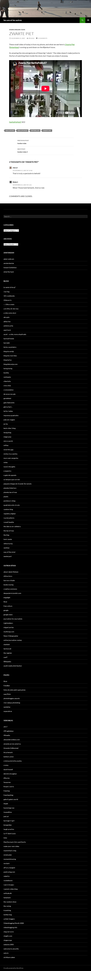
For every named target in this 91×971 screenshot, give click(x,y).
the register (8, 653)
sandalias (7, 707)
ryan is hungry (9, 885)
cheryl (15, 168)
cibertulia (7, 381)
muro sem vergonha (11, 458)
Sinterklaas (14, 47)
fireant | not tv (9, 787)
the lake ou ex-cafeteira (12, 526)
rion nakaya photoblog (12, 703)
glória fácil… (8, 407)
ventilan (6, 548)
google (6, 610)
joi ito (6, 424)
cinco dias (7, 386)
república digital (10, 514)
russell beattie (9, 522)
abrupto (6, 317)
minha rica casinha (10, 454)
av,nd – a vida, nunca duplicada (15, 334)
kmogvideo (8, 825)
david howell (8, 769)
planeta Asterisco (10, 488)
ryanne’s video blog (11, 889)
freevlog (7, 791)
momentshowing (10, 859)
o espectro (7, 471)
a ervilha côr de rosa (11, 309)
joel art (6, 816)
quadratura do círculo (12, 505)
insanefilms (8, 812)
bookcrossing (8, 585)
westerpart (8, 556)
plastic (6, 497)
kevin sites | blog (10, 428)
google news (8, 615)
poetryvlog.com (9, 872)
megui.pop (7, 437)
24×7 (5, 727)
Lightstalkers (8, 623)
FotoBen (7, 686)
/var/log (6, 292)
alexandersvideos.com (12, 740)
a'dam (11, 29)
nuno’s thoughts (9, 467)
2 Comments (42, 38)
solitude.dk (8, 893)
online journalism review (13, 640)
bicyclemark (8, 752)
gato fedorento (9, 403)
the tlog (6, 535)
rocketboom (8, 880)
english (17, 29)
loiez (5, 838)
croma (6, 765)
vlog (23, 29)
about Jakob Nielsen (11, 572)
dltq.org (6, 778)
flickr (5, 602)
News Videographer (11, 636)
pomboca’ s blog (9, 501)
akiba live (7, 321)
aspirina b (7, 330)
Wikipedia (7, 661)
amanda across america (12, 744)
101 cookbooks (9, 296)
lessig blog (7, 432)
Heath (6, 804)
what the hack (9, 272)
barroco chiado (9, 580)
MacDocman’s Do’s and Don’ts (15, 842)
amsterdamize (9, 263)
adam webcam (9, 259)
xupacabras (8, 711)
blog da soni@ (9, 351)
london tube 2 (22, 150)
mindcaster (8, 855)
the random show (10, 902)
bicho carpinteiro (10, 347)
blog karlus (8, 360)
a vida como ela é (10, 313)
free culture (8, 606)
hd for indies (8, 411)
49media (7, 735)
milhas (6, 445)
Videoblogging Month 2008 (14, 923)
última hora (8, 576)
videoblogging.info (10, 927)
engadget (7, 597)
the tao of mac (9, 531)
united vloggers (9, 919)
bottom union (9, 757)
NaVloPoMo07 (15, 122)
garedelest (7, 398)
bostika (6, 373)
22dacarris (7, 300)
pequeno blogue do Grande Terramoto (18, 484)
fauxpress (7, 782)
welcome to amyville (11, 949)
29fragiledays (9, 731)
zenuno (31, 38)
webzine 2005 (9, 944)
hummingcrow (9, 808)
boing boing (8, 368)
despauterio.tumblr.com (12, 593)
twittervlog (8, 915)
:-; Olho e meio (9, 304)
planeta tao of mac (10, 492)
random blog (8, 509)
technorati (7, 649)
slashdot (7, 644)
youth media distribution (13, 666)
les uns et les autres (13, 20)
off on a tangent (9, 868)
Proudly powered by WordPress (13, 968)
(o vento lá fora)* (10, 287)
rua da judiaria (9, 518)
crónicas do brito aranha (13, 761)
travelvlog (7, 910)
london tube (23, 142)
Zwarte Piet (70, 44)
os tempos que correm (12, 479)
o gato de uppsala (10, 475)
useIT (5, 657)
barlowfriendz (9, 339)
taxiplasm (7, 898)
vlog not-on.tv (9, 932)
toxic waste (8, 539)
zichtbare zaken (9, 957)
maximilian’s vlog (10, 851)
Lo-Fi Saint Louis (10, 833)
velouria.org (8, 543)
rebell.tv (7, 876)
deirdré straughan (10, 774)
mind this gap (8, 450)
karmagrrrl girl (9, 821)
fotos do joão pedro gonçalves (14, 690)
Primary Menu (88, 20)
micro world (8, 441)
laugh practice (9, 829)
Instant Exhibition (10, 268)
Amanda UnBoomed (11, 748)
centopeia (7, 377)
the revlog (7, 906)
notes (6, 462)
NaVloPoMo (10, 130)
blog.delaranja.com (11, 364)
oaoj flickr (7, 694)
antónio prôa (8, 326)
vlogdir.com (8, 936)
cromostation (9, 390)
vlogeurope (8, 940)
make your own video (11, 846)
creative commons (10, 589)
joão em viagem (9, 420)
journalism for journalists (13, 619)
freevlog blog (8, 795)
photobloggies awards (12, 698)
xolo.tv (6, 953)
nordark (6, 863)
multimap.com (9, 632)
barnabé (7, 343)
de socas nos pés (10, 394)
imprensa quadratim (11, 415)
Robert (15, 182)
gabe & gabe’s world (11, 799)
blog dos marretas (10, 356)
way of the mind (9, 552)
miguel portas (9, 627)
